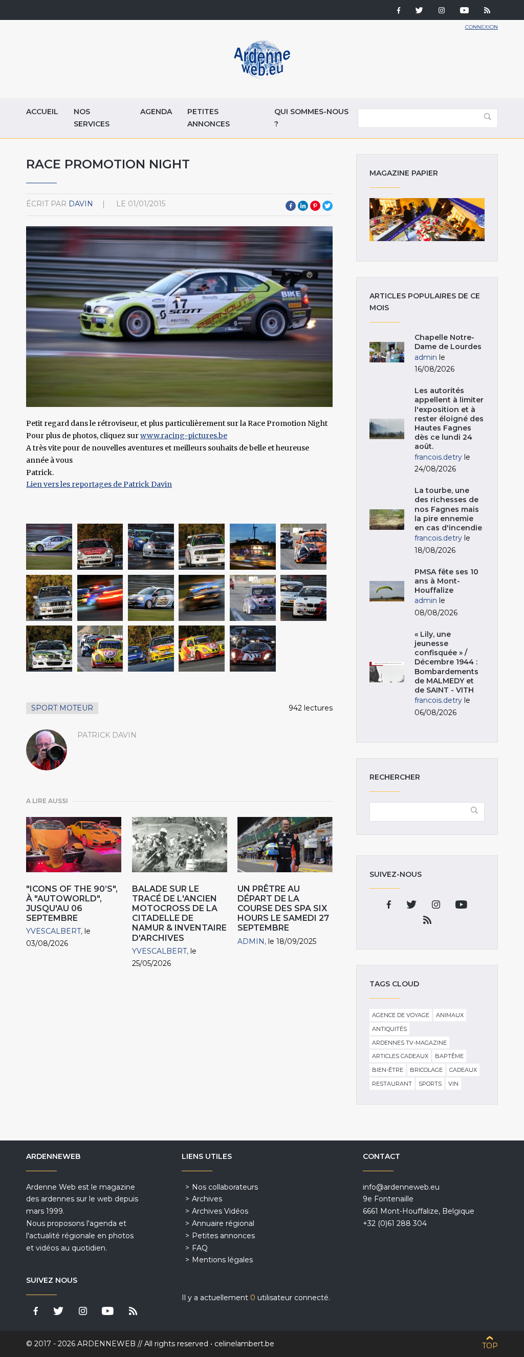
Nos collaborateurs (225, 1187)
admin (251, 941)
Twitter (327, 206)
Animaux (450, 1015)
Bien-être (387, 1069)
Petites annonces (208, 117)
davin (81, 203)
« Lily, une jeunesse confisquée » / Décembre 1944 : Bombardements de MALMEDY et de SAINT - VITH (446, 662)
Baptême (449, 1056)
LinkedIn (303, 206)
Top (490, 1345)
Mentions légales (222, 1259)
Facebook (291, 206)
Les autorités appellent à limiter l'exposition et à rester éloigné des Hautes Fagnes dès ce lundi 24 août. (449, 418)
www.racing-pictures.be (183, 435)
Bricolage (426, 1069)
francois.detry (438, 457)
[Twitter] (419, 11)
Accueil (42, 111)
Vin (453, 1083)
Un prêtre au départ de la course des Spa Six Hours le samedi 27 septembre (283, 908)
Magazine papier (426, 219)
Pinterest (315, 206)
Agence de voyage (400, 1015)
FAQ (200, 1248)
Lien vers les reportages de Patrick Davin (99, 484)
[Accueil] (262, 76)
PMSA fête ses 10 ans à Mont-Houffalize (446, 581)
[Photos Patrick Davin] (49, 547)
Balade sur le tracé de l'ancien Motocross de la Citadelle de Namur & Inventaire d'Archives (179, 913)
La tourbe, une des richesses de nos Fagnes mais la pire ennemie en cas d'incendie (448, 509)
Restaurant (392, 1083)
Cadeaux (463, 1069)
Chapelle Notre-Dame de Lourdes (448, 342)
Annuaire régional (223, 1223)
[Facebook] (398, 11)
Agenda (156, 111)
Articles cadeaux (400, 1056)
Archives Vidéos (220, 1211)
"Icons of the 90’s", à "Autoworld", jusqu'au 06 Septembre (72, 903)
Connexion (481, 27)
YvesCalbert (53, 931)
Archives (207, 1198)
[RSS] (487, 11)
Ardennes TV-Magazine (409, 1042)
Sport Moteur (62, 708)
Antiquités (389, 1028)
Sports (430, 1083)
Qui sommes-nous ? (311, 117)
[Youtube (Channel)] (464, 11)
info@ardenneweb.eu (401, 1187)
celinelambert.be (244, 1343)
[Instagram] (441, 11)
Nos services (92, 117)
